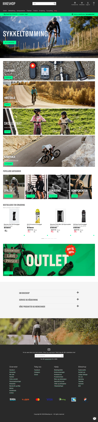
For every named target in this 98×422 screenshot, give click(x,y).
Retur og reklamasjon (60, 379)
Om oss (80, 376)
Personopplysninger (15, 381)
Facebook (37, 370)
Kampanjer (12, 372)
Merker (11, 388)
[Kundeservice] (75, 3)
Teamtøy (80, 381)
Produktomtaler (58, 376)
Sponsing (81, 379)
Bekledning (11, 10)
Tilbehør (29, 10)
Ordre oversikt (13, 379)
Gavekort (12, 370)
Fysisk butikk (82, 370)
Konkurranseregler (59, 372)
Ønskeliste (12, 383)
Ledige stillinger (83, 374)
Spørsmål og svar (59, 381)
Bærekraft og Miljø (14, 386)
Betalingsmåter (58, 370)
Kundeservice (58, 374)
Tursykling (49, 10)
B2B (79, 386)
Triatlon (35, 10)
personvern (48, 359)
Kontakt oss (81, 372)
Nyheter (11, 376)
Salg (55, 10)
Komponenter (21, 10)
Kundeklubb (12, 390)
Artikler (11, 392)
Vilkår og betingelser (60, 383)
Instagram (37, 372)
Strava (36, 374)
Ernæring (42, 10)
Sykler (5, 10)
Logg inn (88, 4)
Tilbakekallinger (58, 386)
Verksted (80, 383)
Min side (11, 374)
